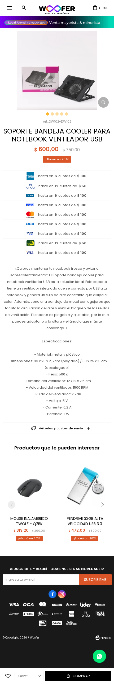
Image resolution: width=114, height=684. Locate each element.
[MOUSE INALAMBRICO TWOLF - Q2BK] (29, 485)
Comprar (81, 675)
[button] (23, 8)
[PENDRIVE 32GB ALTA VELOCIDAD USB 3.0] (84, 485)
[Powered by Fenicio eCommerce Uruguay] (103, 638)
